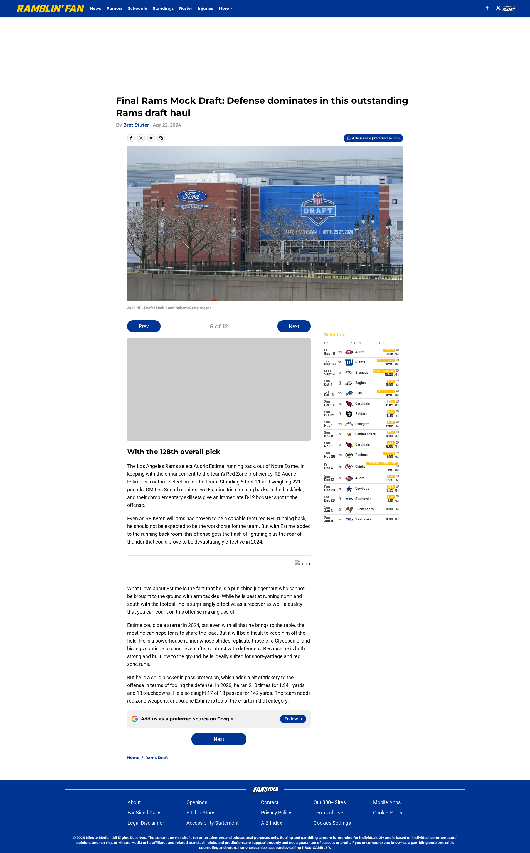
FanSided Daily (143, 812)
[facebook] (487, 8)
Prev (144, 326)
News (95, 8)
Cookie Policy (388, 812)
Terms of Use (328, 812)
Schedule (137, 8)
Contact (269, 802)
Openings (196, 802)
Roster (185, 8)
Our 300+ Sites (330, 802)
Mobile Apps (387, 802)
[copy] (161, 138)
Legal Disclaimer (145, 823)
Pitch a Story (200, 812)
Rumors (114, 8)
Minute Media (97, 837)
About (134, 802)
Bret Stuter (136, 125)
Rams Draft (156, 757)
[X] (498, 8)
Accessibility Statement (212, 823)
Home (133, 757)
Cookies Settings (332, 823)
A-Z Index (271, 823)
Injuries (205, 8)
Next (294, 326)
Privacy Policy (276, 812)
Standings (163, 8)
